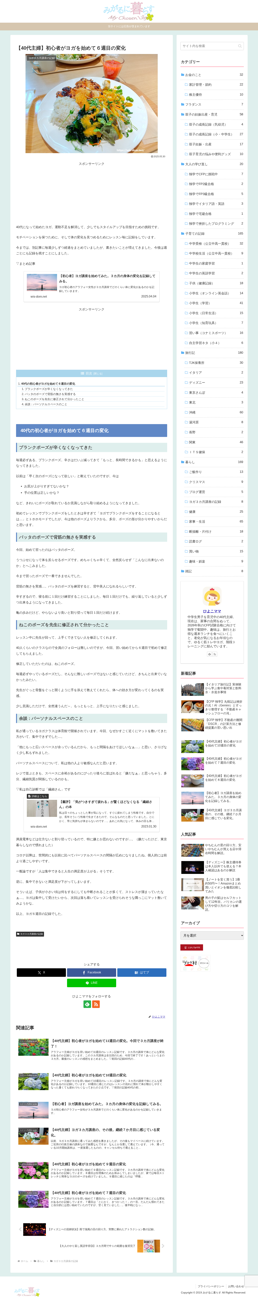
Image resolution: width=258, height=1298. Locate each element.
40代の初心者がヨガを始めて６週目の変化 (48, 383)
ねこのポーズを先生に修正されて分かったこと (54, 399)
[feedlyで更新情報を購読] (87, 1004)
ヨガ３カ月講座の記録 (31, 934)
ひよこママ (212, 611)
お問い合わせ (236, 1286)
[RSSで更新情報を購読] (96, 1004)
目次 (89, 373)
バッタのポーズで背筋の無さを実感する (50, 394)
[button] (240, 46)
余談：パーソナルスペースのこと (46, 404)
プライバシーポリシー (211, 1286)
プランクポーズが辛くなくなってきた (49, 388)
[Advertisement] (91, 193)
